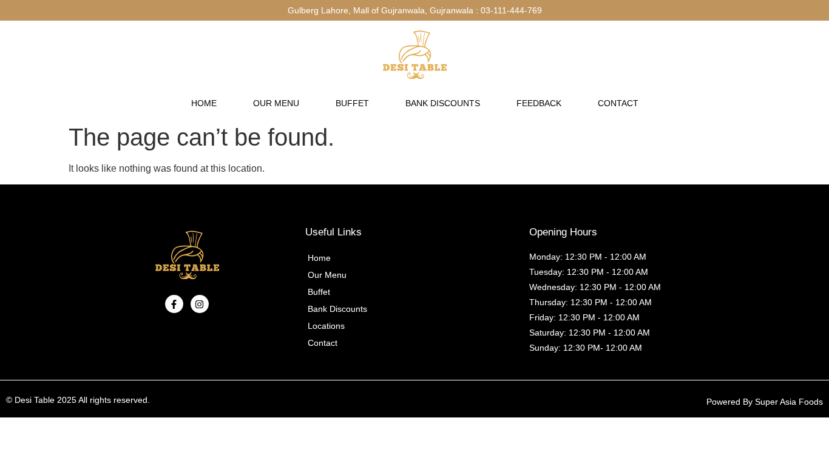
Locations (326, 326)
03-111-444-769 (511, 10)
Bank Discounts (442, 103)
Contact (618, 103)
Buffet (352, 103)
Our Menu (276, 103)
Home (204, 103)
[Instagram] (200, 304)
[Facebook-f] (174, 304)
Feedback (538, 103)
